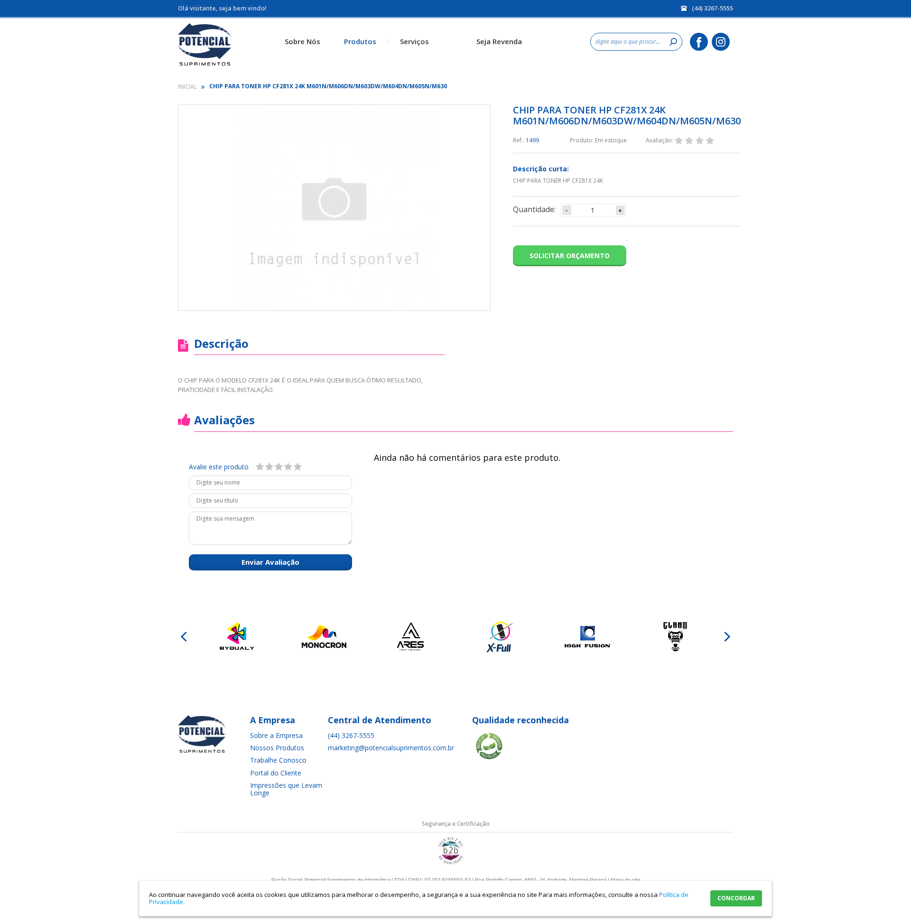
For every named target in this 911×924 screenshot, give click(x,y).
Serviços (414, 41)
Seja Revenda (499, 41)
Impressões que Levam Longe (286, 789)
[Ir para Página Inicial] (188, 87)
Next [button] (726, 637)
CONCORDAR (736, 898)
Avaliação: (660, 140)
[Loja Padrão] (225, 44)
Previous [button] (185, 637)
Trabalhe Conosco (278, 760)
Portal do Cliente (275, 772)
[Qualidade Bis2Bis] (450, 862)
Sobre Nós (302, 41)
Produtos (360, 41)
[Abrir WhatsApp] (887, 900)
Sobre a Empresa (276, 735)
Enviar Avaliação (270, 562)
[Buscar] (673, 41)
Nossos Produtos (277, 747)
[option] (236, 637)
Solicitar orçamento (570, 255)
